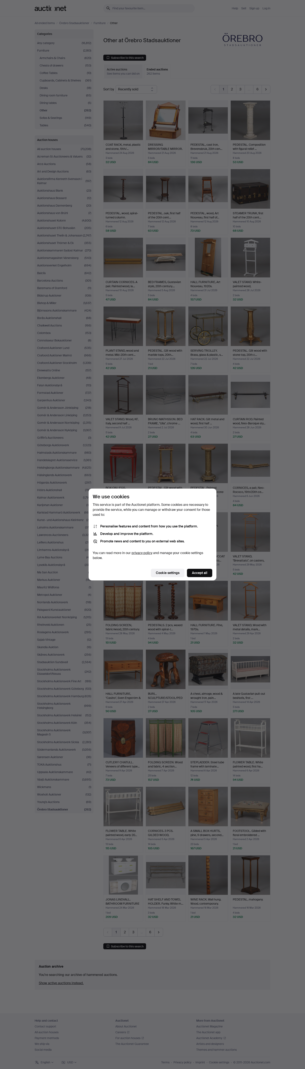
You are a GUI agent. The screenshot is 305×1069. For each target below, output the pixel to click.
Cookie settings (167, 573)
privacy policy (142, 553)
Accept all (199, 573)
